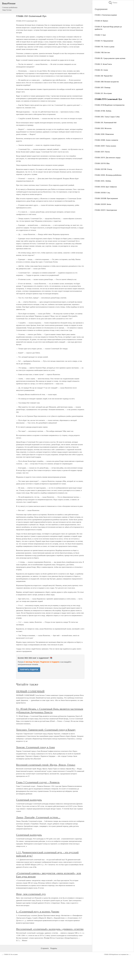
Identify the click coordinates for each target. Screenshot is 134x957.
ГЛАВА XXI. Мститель (103, 128)
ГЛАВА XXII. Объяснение (104, 134)
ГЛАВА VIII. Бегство (102, 52)
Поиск (112, 3)
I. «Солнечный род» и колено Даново (37, 911)
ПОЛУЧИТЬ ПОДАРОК (29, 669)
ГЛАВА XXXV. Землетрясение (106, 210)
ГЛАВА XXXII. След (102, 192)
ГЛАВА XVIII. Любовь (103, 111)
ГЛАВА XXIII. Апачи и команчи (106, 140)
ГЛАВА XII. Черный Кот (104, 76)
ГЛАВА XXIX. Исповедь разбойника (108, 175)
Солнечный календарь (29, 799)
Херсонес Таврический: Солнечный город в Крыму (46, 729)
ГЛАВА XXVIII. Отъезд (103, 169)
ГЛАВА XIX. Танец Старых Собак (107, 116)
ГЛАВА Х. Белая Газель (103, 64)
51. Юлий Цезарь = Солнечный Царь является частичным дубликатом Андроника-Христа (49, 710)
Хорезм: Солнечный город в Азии (35, 747)
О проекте (45, 948)
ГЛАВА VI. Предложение (104, 41)
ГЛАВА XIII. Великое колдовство (107, 81)
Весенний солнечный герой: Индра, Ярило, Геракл (45, 764)
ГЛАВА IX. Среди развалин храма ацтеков (110, 58)
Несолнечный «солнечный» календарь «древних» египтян (50, 929)
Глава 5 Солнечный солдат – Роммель (38, 782)
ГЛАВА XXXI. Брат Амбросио (106, 187)
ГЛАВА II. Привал (101, 21)
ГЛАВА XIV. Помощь (102, 87)
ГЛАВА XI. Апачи (101, 70)
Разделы (53, 948)
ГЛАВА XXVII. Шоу (102, 163)
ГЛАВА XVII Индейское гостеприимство (109, 105)
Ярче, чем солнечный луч (31, 894)
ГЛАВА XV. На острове (103, 93)
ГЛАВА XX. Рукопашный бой (105, 122)
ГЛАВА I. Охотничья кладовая (106, 15)
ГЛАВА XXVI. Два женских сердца (107, 157)
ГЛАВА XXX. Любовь (103, 181)
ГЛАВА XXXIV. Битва (103, 204)
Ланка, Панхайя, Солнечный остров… (38, 817)
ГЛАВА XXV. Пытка (102, 152)
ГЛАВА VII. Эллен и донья (104, 46)
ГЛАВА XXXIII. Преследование (106, 198)
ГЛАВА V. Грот (100, 35)
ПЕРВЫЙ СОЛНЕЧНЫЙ (30, 691)
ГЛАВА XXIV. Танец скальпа (105, 146)
